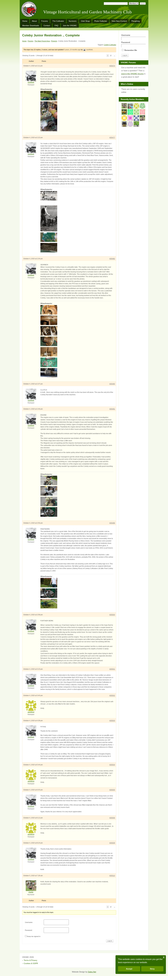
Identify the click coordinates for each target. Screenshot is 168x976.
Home (24, 21)
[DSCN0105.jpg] (76, 310)
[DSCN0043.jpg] (76, 480)
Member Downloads (30, 25)
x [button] (164, 957)
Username (125, 35)
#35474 (112, 66)
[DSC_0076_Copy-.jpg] (76, 95)
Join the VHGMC (70, 25)
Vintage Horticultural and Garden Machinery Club (87, 12)
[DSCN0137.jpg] (76, 362)
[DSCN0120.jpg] (76, 331)
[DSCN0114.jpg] (76, 373)
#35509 (112, 843)
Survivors (72, 21)
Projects (54, 41)
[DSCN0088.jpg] (76, 491)
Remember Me (130, 50)
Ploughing (135, 21)
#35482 (112, 259)
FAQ (56, 25)
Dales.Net (92, 972)
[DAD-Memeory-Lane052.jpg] (76, 216)
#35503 (112, 721)
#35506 (112, 818)
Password (125, 42)
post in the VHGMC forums (132, 74)
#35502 (112, 695)
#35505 (112, 790)
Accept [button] (129, 969)
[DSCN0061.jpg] (76, 501)
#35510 (112, 876)
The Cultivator (58, 21)
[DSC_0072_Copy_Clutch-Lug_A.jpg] (76, 237)
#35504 (112, 765)
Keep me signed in (33, 936)
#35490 (112, 384)
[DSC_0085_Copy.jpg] (76, 512)
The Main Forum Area (42, 41)
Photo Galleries (100, 21)
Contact (47, 25)
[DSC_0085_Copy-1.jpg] (76, 593)
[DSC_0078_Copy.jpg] (76, 582)
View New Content (119, 21)
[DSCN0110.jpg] (76, 320)
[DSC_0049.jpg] (76, 116)
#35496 (112, 523)
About (34, 21)
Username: (29, 922)
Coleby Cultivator (110, 45)
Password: (28, 930)
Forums (44, 21)
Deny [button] (152, 969)
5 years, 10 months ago (72, 50)
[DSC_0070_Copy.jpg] (76, 603)
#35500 (112, 615)
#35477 (112, 137)
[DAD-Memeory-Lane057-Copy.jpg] (76, 195)
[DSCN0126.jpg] (76, 341)
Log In (109, 941)
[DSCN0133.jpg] (76, 352)
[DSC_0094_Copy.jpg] (76, 247)
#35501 (112, 669)
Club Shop (85, 21)
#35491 (112, 409)
